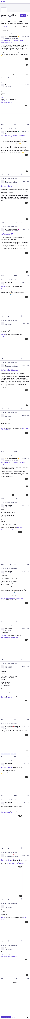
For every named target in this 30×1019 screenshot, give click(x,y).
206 (9, 21)
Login (13, 1017)
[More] (28, 78)
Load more (15, 982)
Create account (5, 1017)
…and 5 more (18, 753)
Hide (27, 58)
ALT (13, 74)
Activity (5, 26)
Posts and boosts (5, 30)
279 (2, 21)
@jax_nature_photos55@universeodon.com (9, 17)
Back (4, 1)
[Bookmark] (21, 78)
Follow (23, 15)
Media (15, 26)
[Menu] (27, 15)
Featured (25, 26)
